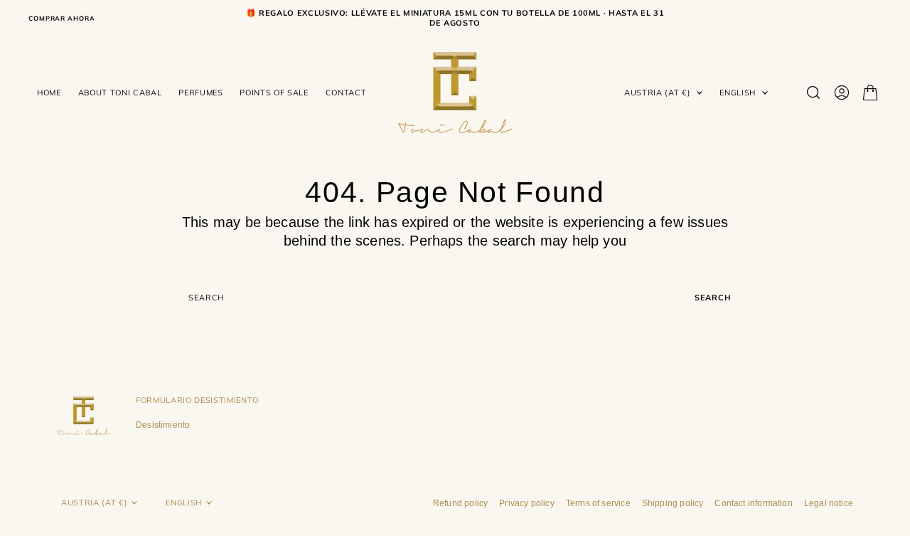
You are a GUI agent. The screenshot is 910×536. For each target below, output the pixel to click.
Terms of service (598, 503)
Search (713, 298)
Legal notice (828, 503)
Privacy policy (527, 503)
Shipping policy (673, 503)
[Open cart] (870, 92)
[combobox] (432, 297)
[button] (841, 92)
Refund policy (460, 503)
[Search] (813, 92)
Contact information (753, 503)
